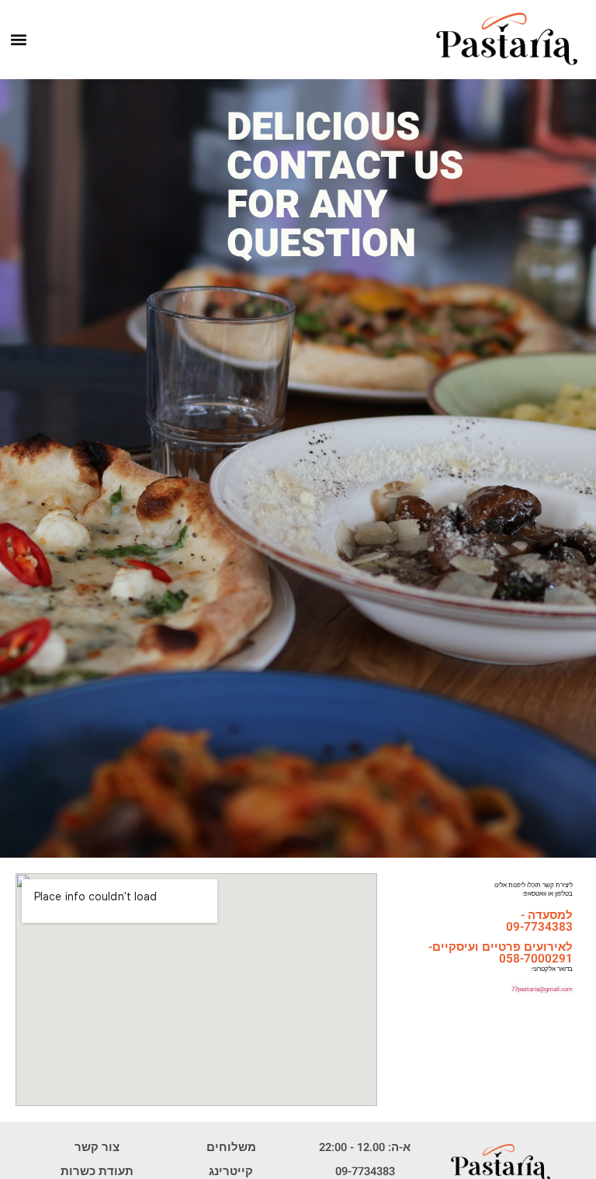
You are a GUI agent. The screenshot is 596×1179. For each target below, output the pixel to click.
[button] (19, 40)
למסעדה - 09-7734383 (539, 921)
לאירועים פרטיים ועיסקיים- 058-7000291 (500, 952)
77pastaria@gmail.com (542, 989)
